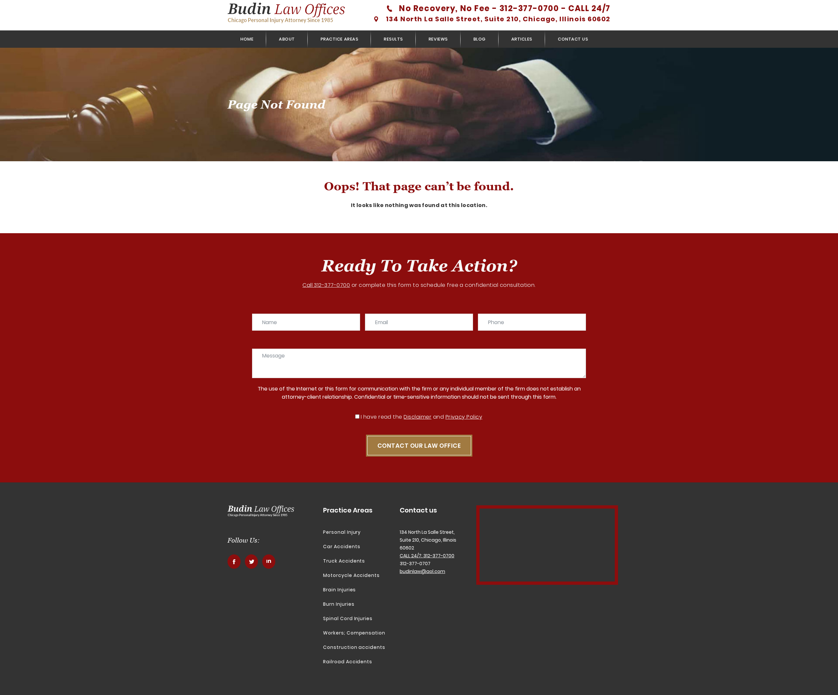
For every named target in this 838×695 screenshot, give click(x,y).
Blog (479, 39)
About (287, 39)
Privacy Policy (464, 417)
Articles (521, 39)
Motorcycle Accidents (351, 575)
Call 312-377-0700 (326, 285)
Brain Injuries (339, 589)
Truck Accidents (344, 561)
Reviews (438, 39)
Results (393, 39)
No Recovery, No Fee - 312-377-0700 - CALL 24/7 (504, 8)
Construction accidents (354, 647)
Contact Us (573, 39)
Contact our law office (419, 446)
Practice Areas (339, 39)
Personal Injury (342, 532)
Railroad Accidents (347, 661)
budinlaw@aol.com (422, 571)
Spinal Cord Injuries (348, 618)
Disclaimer (417, 417)
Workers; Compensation (354, 633)
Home (246, 39)
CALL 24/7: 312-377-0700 (427, 555)
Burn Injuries (338, 604)
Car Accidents (341, 546)
